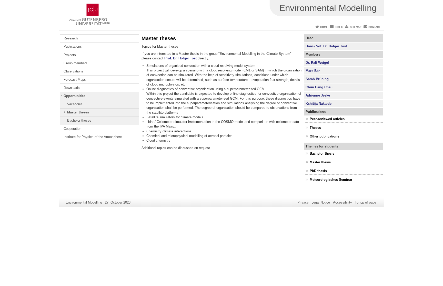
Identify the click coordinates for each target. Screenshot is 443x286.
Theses (315, 128)
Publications (73, 46)
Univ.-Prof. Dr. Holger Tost (326, 46)
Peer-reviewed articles (327, 119)
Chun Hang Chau (319, 87)
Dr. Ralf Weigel (317, 63)
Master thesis (320, 162)
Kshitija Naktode (318, 103)
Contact (374, 27)
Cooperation (72, 129)
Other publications (324, 136)
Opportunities (74, 96)
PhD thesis (318, 171)
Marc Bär (313, 71)
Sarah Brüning (317, 79)
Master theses (78, 112)
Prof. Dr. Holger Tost (180, 58)
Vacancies (75, 104)
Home (324, 27)
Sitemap (355, 27)
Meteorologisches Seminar (331, 180)
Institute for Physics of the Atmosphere (93, 137)
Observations (73, 71)
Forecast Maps (75, 79)
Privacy (303, 202)
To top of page (365, 202)
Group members (75, 63)
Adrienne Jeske (318, 95)
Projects (70, 55)
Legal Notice (320, 202)
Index (339, 27)
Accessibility (342, 202)
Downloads (72, 88)
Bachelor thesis (322, 153)
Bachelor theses (79, 120)
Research (71, 38)
